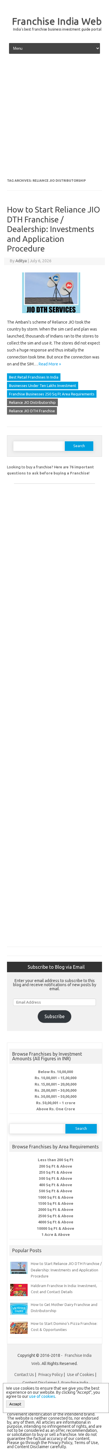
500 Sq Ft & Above (55, 1191)
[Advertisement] (54, 118)
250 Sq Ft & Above (55, 1172)
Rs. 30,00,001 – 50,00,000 (55, 1096)
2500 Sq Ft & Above (55, 1216)
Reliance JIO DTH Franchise (32, 411)
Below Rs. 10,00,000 (55, 1072)
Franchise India (74, 1382)
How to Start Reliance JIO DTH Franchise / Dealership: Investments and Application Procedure (53, 229)
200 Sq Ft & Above (55, 1166)
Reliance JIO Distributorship (32, 402)
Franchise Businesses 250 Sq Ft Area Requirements (51, 394)
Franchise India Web (57, 20)
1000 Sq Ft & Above (55, 1197)
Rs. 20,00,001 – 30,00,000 (55, 1090)
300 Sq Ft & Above (55, 1178)
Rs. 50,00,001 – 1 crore (55, 1103)
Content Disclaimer (39, 1382)
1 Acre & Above (56, 1234)
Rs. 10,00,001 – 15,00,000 (55, 1078)
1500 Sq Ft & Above (55, 1203)
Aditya (21, 260)
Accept (15, 1404)
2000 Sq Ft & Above (55, 1209)
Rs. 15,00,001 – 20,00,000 (55, 1084)
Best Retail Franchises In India (33, 377)
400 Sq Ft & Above (55, 1185)
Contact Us (24, 1374)
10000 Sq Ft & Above (55, 1228)
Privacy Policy (50, 1374)
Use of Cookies (80, 1374)
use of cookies (42, 1396)
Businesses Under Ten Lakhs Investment (42, 385)
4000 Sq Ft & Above (55, 1222)
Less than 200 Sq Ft (56, 1160)
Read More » (50, 364)
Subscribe (54, 1016)
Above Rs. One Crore (55, 1109)
